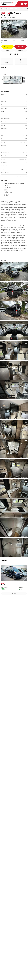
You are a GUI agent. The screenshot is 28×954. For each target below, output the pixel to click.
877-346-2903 (14, 54)
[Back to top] (2, 951)
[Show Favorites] (27, 8)
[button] (2, 574)
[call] (22, 4)
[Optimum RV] (8, 3)
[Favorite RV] (24, 22)
